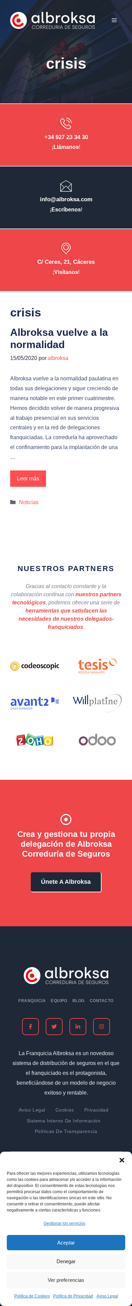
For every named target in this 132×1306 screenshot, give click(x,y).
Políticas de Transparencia (66, 1131)
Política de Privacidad (73, 1296)
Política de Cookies (32, 1296)
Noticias (29, 502)
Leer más (28, 478)
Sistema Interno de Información (64, 1120)
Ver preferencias (66, 1280)
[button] (121, 1160)
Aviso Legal (107, 1296)
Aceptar (65, 1242)
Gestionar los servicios (64, 1223)
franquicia (32, 1000)
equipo (59, 1000)
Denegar (66, 1261)
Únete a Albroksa (66, 881)
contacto (102, 1000)
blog (78, 1000)
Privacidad (96, 1110)
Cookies (65, 1110)
